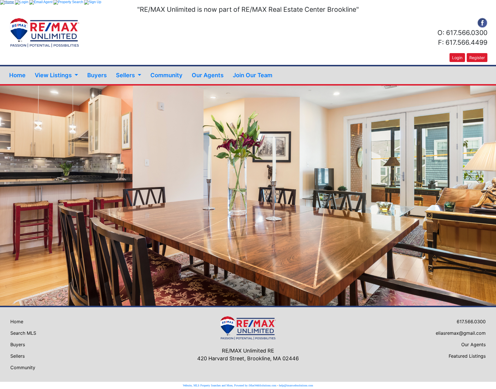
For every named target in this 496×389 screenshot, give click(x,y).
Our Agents (208, 75)
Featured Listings (467, 356)
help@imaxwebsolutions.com (296, 385)
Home (17, 75)
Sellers (17, 356)
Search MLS (23, 333)
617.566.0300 (471, 321)
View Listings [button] (54, 75)
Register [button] (477, 57)
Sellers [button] (126, 75)
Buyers (97, 75)
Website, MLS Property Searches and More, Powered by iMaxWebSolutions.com (229, 385)
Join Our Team (252, 75)
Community (166, 75)
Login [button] (457, 57)
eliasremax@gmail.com (461, 333)
